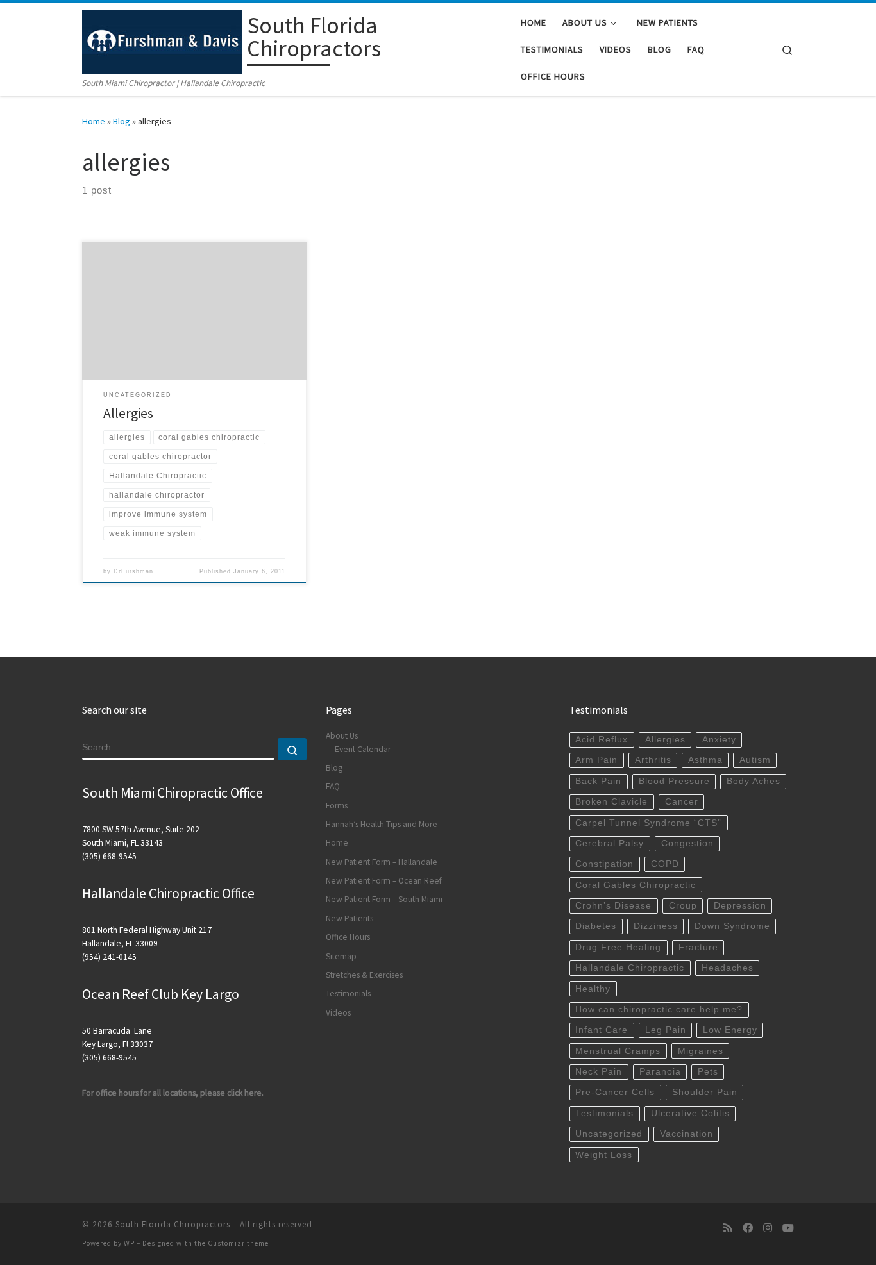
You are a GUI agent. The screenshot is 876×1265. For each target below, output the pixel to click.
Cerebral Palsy (609, 843)
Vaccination (686, 1134)
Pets (708, 1072)
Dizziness (656, 926)
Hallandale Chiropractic (629, 968)
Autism (755, 760)
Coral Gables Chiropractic (635, 885)
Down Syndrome (732, 926)
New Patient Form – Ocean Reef (384, 880)
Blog (121, 121)
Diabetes (595, 926)
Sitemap (341, 956)
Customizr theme (238, 1243)
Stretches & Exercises (364, 974)
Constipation (604, 864)
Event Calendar (363, 749)
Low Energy (730, 1030)
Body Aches (753, 781)
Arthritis (653, 760)
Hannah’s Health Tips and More (381, 824)
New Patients (349, 918)
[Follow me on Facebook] (748, 1228)
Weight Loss (603, 1155)
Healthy (593, 989)
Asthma (705, 760)
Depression (740, 905)
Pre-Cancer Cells (615, 1092)
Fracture (698, 947)
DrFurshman (133, 571)
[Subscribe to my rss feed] (727, 1228)
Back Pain (598, 781)
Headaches (728, 968)
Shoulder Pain (704, 1092)
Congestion (687, 843)
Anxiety (719, 739)
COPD (665, 864)
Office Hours (348, 937)
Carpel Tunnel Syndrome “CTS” (648, 823)
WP (129, 1243)
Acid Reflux (601, 739)
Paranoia (660, 1072)
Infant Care (601, 1030)
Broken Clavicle (611, 802)
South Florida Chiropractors (172, 1224)
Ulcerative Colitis (690, 1113)
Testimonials (348, 993)
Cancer (681, 802)
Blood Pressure (674, 781)
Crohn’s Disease (613, 905)
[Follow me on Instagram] (767, 1228)
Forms (337, 805)
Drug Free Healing (618, 947)
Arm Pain (596, 760)
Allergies (128, 413)
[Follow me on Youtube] (788, 1228)
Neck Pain (598, 1072)
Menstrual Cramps (618, 1051)
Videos (338, 1012)
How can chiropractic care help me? (659, 1009)
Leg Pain (665, 1030)
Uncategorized (609, 1134)
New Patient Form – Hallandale (381, 862)
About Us (342, 735)
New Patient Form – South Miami (384, 899)
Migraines (700, 1051)
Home (93, 121)
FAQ (333, 786)
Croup (683, 905)
